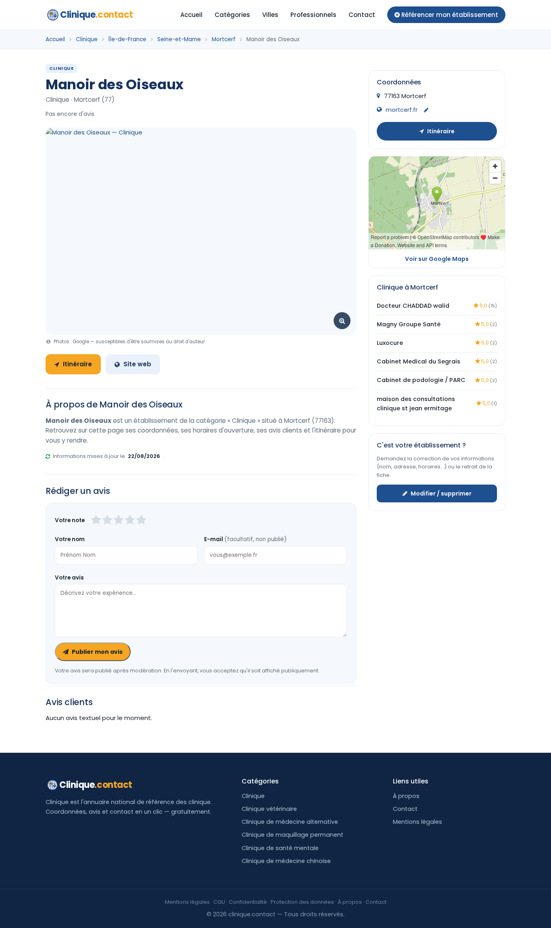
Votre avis (69, 578)
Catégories (232, 14)
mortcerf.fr (401, 109)
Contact (362, 14)
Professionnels (313, 14)
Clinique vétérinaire (269, 809)
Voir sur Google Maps (437, 258)
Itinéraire (77, 364)
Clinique (96, 14)
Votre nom (70, 539)
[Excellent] (141, 520)
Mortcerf (224, 39)
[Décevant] (96, 520)
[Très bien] (130, 520)
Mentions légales (417, 822)
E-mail (245, 539)
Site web (137, 364)
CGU (219, 902)
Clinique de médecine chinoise (286, 861)
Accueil (191, 14)
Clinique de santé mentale (280, 848)
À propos (406, 796)
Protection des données (302, 902)
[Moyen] (107, 520)
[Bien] (118, 520)
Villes (270, 14)
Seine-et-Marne (179, 39)
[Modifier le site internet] (426, 110)
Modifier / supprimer (441, 493)
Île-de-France (127, 39)
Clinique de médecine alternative (290, 822)
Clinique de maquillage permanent (292, 835)
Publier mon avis (97, 652)
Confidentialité (248, 902)
